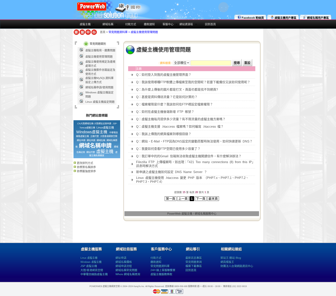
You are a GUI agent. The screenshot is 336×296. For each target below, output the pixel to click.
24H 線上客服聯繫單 (162, 270)
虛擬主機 (85, 24)
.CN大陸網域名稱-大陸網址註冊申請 (94, 123)
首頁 (102, 32)
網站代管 (90, 152)
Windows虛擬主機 (91, 132)
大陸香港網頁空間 (108, 136)
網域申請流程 (124, 266)
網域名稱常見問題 (126, 270)
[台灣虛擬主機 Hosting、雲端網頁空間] (92, 10)
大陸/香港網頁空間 (91, 270)
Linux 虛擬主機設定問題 (100, 101)
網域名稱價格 (124, 261)
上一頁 (183, 198)
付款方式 (130, 24)
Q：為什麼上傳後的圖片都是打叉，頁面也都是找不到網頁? (177, 89)
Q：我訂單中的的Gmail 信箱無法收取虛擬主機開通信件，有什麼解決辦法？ (189, 156)
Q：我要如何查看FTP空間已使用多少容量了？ (168, 148)
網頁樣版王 (227, 261)
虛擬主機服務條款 (161, 274)
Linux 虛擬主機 (88, 257)
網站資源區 (186, 24)
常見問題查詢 (194, 261)
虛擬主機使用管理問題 (99, 56)
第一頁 (170, 198)
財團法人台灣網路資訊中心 (236, 266)
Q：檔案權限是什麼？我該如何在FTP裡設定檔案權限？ (174, 104)
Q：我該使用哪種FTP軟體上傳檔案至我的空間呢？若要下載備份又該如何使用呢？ (193, 82)
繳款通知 (149, 24)
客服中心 (168, 24)
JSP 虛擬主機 (88, 266)
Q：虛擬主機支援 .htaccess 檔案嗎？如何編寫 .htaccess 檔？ (180, 126)
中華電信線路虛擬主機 (94, 274)
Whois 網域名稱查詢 (128, 274)
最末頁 (213, 198)
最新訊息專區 (194, 257)
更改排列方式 (84, 162)
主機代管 (94, 136)
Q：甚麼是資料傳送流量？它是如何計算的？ (167, 97)
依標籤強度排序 (86, 171)
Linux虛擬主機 (105, 127)
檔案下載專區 (194, 266)
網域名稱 (107, 24)
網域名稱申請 (95, 146)
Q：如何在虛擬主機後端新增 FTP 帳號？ (165, 111)
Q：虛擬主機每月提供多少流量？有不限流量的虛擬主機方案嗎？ (181, 119)
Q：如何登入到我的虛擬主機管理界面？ (163, 74)
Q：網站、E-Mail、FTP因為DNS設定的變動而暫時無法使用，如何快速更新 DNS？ (194, 141)
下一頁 (200, 198)
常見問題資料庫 (160, 266)
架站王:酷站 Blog (230, 257)
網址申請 (81, 140)
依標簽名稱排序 (86, 167)
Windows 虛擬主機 (91, 262)
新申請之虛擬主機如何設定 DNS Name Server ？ (171, 172)
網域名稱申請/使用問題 (99, 87)
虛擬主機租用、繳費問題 (100, 50)
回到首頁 (210, 24)
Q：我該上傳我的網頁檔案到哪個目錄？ (163, 134)
